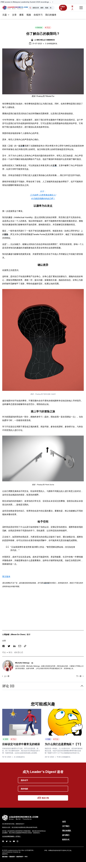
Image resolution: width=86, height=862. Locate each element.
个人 (48, 27)
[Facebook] (3, 841)
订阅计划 (62, 8)
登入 (72, 7)
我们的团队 (66, 830)
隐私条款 (5, 856)
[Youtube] (14, 841)
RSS (26, 856)
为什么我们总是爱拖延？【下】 (63, 744)
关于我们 (65, 826)
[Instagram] (17, 841)
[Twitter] (7, 841)
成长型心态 (18, 652)
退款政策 (12, 856)
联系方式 (65, 839)
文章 (14, 14)
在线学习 (38, 14)
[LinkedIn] (10, 841)
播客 (21, 14)
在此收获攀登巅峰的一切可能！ (11, 836)
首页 (64, 821)
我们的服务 (50, 14)
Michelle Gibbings (46, 40)
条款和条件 (19, 856)
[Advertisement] (43, 605)
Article (39, 27)
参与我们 (65, 835)
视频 (28, 14)
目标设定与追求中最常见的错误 (21, 744)
